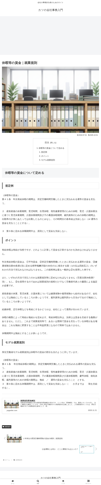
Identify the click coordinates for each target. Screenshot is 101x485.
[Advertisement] (50, 36)
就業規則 (8, 427)
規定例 (44, 152)
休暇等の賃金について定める (51, 148)
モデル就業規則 (48, 160)
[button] (93, 375)
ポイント (45, 156)
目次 (47, 142)
